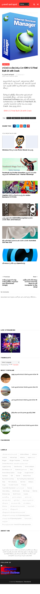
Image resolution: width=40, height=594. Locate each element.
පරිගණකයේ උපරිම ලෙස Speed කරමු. (13, 263)
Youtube (25, 494)
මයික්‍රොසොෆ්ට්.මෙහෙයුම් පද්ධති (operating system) (16, 515)
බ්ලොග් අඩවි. (31, 506)
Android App (13, 457)
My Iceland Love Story (8, 479)
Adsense (34, 454)
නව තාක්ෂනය (27, 503)
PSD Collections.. (12, 482)
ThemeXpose (19, 582)
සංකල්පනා (5, 521)
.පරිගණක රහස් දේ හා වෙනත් (9, 454)
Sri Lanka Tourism (13, 485)
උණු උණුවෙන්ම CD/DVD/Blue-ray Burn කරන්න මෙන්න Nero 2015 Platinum (17, 219)
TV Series (23, 485)
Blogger (4, 460)
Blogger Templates (15, 460)
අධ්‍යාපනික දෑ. (5, 497)
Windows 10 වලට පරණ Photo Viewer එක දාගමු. (17, 150)
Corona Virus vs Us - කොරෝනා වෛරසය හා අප (15, 463)
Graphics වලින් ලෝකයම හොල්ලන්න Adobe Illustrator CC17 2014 (16, 196)
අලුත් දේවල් (17, 500)
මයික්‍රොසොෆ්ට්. (14, 509)
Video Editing (5, 491)
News (3, 482)
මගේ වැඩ (4, 509)
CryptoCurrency (6, 466)
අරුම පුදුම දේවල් (6, 500)
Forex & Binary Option (8, 473)
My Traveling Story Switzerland (25, 479)
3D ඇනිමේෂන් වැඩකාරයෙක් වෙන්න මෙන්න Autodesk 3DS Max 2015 (19, 241)
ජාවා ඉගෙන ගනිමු (15, 503)
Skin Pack (22, 482)
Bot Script (25, 460)
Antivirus (22, 457)
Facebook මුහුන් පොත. (21, 469)
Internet (27, 118)
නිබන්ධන (4, 506)
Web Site (35, 491)
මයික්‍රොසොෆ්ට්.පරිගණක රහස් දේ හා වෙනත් (13, 512)
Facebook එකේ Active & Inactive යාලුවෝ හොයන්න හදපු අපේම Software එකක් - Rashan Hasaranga (19, 173)
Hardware (5, 476)
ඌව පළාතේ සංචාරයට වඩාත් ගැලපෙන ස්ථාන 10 (24, 400)
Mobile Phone (27, 476)
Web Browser (16, 491)
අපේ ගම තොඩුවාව (17, 497)
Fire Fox (6, 64)
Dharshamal (27, 582)
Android (4, 457)
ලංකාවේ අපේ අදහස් (9, 4)
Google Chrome (16, 118)
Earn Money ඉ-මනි (7, 469)
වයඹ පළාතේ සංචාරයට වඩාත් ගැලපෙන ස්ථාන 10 (24, 387)
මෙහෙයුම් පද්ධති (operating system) (11, 518)
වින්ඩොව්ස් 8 (27, 518)
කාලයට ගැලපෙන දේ (28, 500)
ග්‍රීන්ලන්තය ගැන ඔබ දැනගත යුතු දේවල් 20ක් (23, 412)
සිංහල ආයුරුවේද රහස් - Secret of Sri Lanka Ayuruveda (16, 524)
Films (31, 469)
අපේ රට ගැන (28, 497)
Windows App (6, 494)
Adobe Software (24, 454)
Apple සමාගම (31, 457)
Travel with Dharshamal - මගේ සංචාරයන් (13, 488)
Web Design (26, 491)
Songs (4, 485)
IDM (22, 118)
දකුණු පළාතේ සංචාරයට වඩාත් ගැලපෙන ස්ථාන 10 (24, 374)
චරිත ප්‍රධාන (5, 503)
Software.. (33, 118)
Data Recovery (18, 466)
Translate (15, 365)
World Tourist (16, 494)
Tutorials (29, 488)
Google (19, 473)
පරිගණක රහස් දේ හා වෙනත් (17, 506)
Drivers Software (29, 466)
